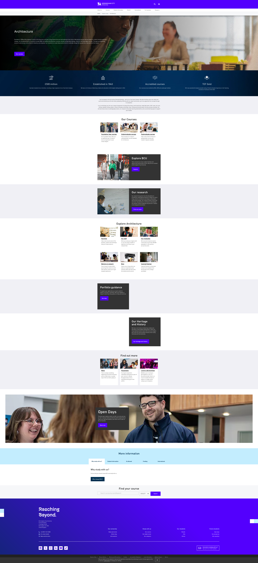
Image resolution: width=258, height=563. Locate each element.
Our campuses (147, 536)
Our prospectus (215, 534)
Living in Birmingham (148, 370)
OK (157, 560)
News (103, 370)
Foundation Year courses (109, 134)
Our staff (124, 238)
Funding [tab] (145, 461)
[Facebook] (40, 548)
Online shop (114, 534)
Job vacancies (113, 536)
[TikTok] (66, 548)
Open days (216, 532)
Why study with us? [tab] (97, 461)
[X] (45, 548)
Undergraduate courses (128, 134)
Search (155, 493)
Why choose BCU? (97, 479)
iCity (184, 534)
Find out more (137, 209)
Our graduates (145, 238)
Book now (102, 425)
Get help (104, 298)
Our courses (19, 54)
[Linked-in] (56, 548)
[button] (99, 10)
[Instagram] (50, 548)
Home (98, 13)
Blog (122, 264)
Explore (135, 169)
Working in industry (107, 264)
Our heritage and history (140, 341)
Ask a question (215, 536)
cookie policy (107, 560)
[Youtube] (61, 548)
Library (183, 536)
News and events (113, 532)
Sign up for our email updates (210, 548)
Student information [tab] (112, 461)
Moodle (183, 532)
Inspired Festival (146, 264)
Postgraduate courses (148, 134)
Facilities (104, 238)
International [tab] (161, 461)
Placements (125, 370)
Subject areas (105, 13)
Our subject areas (147, 534)
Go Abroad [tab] (129, 461)
